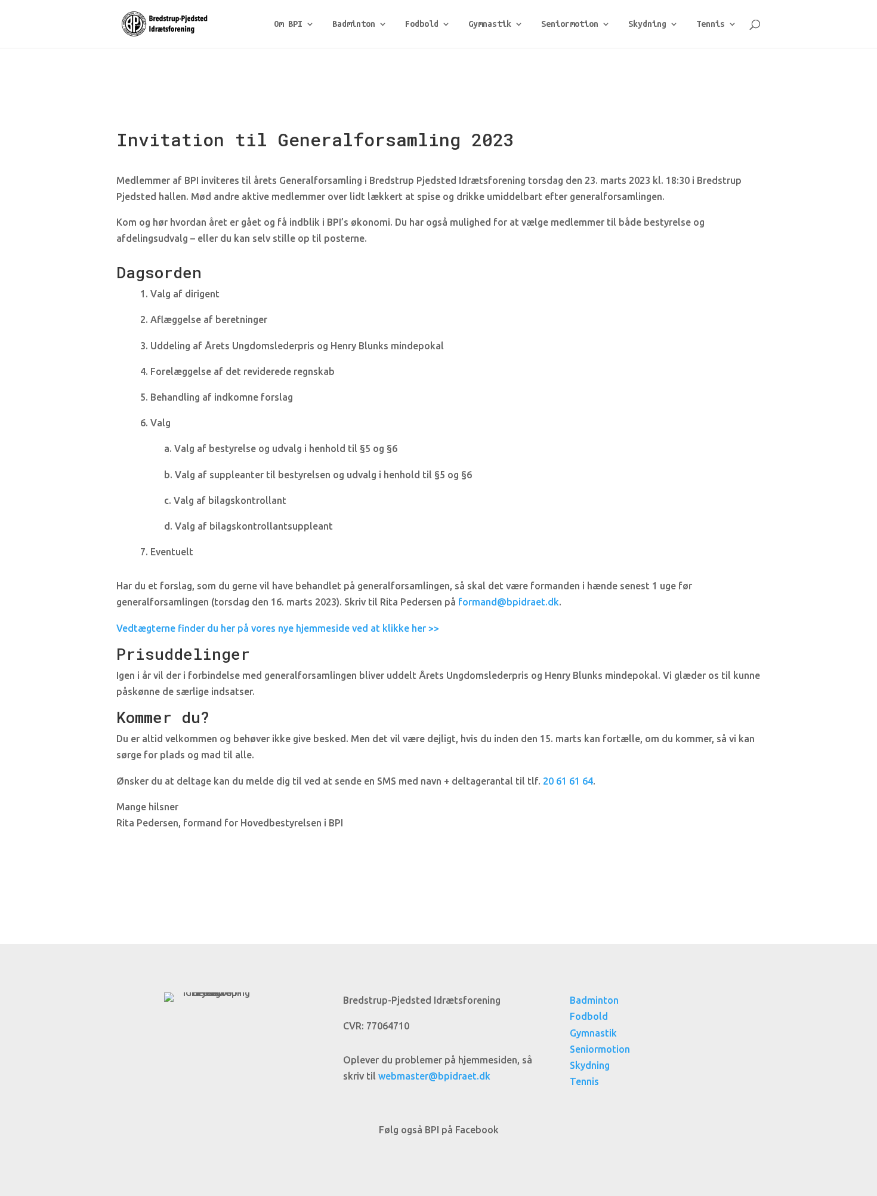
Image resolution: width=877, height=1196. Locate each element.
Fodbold (421, 24)
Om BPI (288, 24)
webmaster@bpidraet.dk (434, 1076)
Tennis (710, 24)
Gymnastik (489, 24)
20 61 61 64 (568, 781)
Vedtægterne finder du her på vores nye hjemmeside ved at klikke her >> (277, 628)
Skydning (647, 24)
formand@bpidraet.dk (508, 602)
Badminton (353, 24)
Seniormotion (569, 24)
